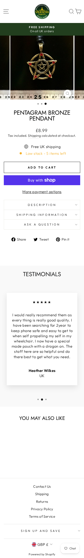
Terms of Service (42, 516)
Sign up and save (41, 531)
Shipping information (42, 214)
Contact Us (42, 486)
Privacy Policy (42, 509)
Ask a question (42, 224)
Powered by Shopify (42, 554)
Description (42, 205)
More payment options (41, 191)
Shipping (34, 136)
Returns (42, 501)
